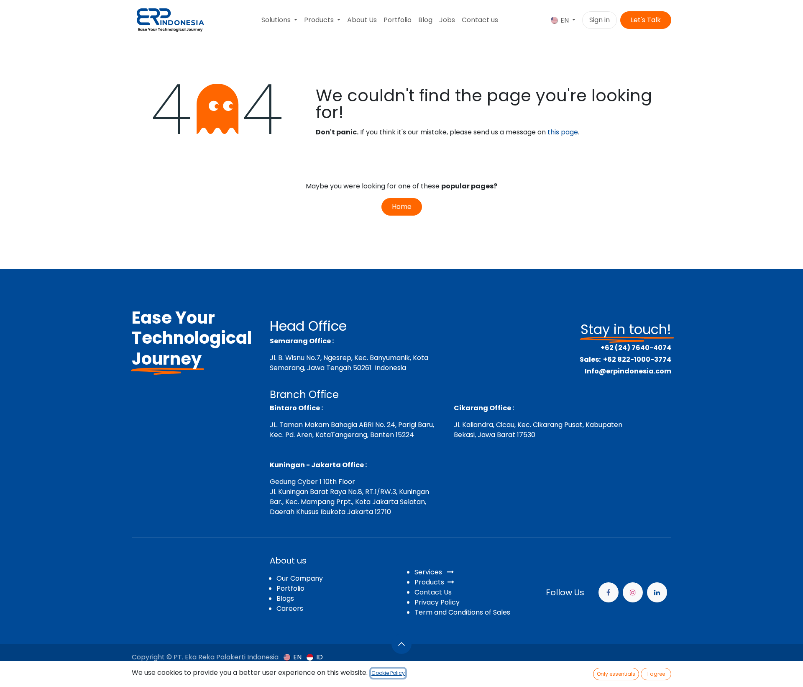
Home (402, 206)
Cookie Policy (388, 673)
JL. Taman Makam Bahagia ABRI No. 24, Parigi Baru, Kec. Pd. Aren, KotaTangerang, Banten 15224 (352, 430)
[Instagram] (633, 592)
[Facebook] (608, 592)
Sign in (599, 20)
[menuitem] (279, 20)
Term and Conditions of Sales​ (462, 612)
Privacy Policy (437, 602)
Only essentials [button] (616, 673)
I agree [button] (656, 673)
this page (562, 132)
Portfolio (290, 588)
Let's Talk (646, 20)
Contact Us (433, 592)
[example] (657, 592)
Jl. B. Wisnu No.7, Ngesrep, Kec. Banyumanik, (340, 358)
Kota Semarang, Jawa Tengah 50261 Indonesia (349, 363)
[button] (401, 644)
